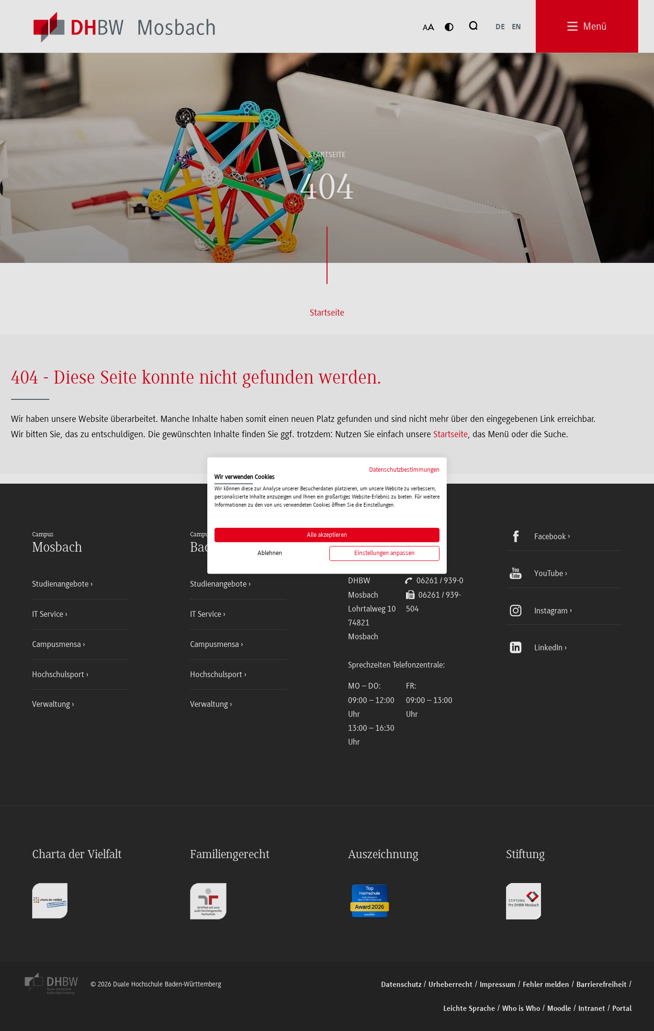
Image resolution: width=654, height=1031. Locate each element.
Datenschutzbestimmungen (404, 469)
